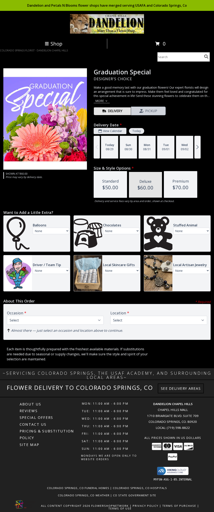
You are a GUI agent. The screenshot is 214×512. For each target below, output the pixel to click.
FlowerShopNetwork (110, 506)
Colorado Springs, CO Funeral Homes (78, 488)
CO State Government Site (134, 495)
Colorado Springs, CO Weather (84, 495)
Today (136, 131)
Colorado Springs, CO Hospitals (140, 488)
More (99, 101)
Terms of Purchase (179, 506)
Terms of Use (120, 508)
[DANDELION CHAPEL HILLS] (107, 32)
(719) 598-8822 (178, 428)
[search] (206, 56)
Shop (56, 43)
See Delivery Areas (181, 388)
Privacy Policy (145, 506)
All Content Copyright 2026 (65, 506)
